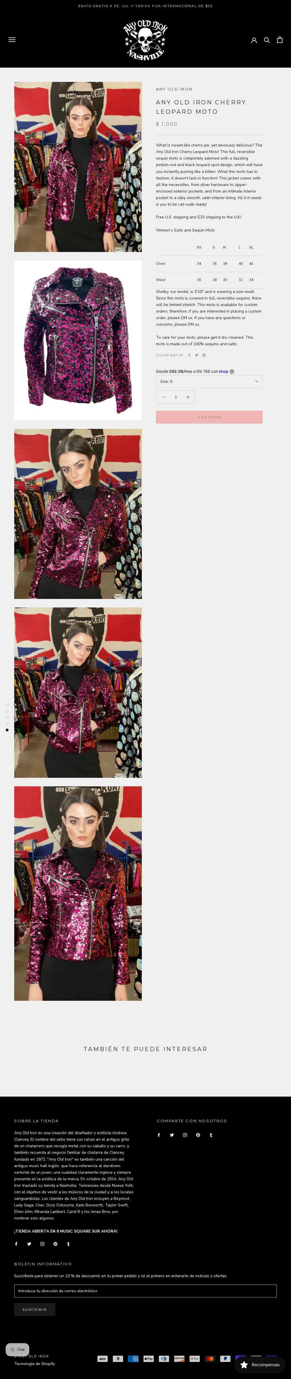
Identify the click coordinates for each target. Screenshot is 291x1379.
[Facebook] (189, 355)
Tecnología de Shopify (34, 1363)
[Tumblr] (68, 1243)
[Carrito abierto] (279, 39)
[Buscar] (267, 40)
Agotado (209, 417)
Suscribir (34, 1309)
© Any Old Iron (31, 1356)
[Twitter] (196, 355)
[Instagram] (42, 1243)
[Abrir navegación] (12, 39)
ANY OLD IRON (174, 89)
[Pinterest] (204, 355)
